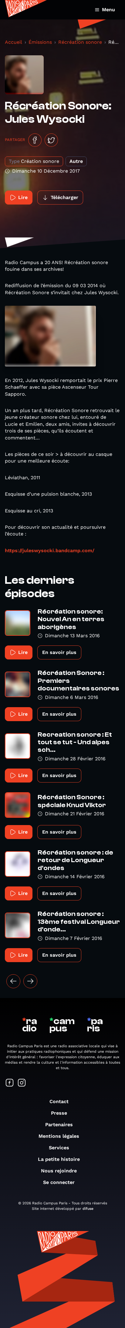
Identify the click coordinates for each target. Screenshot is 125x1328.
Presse (59, 1113)
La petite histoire (59, 1159)
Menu (108, 9)
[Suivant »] (30, 981)
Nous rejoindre (59, 1171)
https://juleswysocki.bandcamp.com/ (49, 550)
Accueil (13, 42)
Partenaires (59, 1124)
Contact (59, 1101)
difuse (88, 1208)
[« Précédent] (13, 981)
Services (59, 1148)
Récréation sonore (80, 42)
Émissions (40, 42)
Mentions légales (59, 1136)
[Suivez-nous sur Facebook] (10, 1083)
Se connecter (59, 1182)
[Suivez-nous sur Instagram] (22, 1083)
